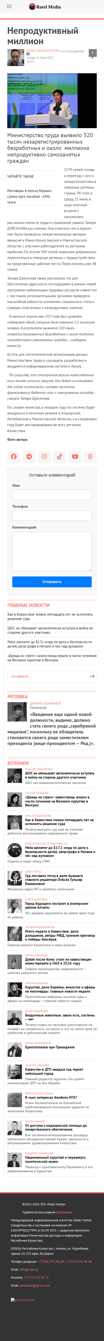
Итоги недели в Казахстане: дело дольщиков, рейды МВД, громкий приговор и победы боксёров (60, 935)
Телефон (20, 506)
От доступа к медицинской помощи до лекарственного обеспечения (56, 1127)
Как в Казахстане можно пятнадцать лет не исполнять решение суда (49, 616)
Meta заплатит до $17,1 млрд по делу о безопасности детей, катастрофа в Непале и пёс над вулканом (49, 644)
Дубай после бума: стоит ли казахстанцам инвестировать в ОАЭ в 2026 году (58, 961)
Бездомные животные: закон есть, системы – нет (60, 1017)
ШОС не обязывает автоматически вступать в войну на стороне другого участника (50, 630)
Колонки (18, 763)
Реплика (17, 696)
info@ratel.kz (29, 1269)
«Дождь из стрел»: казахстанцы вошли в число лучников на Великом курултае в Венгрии (52, 657)
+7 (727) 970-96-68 (79, 1262)
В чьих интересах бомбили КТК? (51, 1097)
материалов (64, 1212)
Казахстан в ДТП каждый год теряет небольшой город (54, 1071)
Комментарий (24, 527)
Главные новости (28, 605)
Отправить (52, 582)
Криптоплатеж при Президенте (50, 1047)
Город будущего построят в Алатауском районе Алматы (56, 905)
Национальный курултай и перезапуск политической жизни (55, 1159)
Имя (16, 485)
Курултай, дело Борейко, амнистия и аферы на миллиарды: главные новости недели (60, 989)
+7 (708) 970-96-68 (51, 1262)
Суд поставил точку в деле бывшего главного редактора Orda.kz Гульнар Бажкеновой (54, 879)
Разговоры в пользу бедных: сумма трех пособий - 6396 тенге (29, 196)
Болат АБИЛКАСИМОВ (42, 51)
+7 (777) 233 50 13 (36, 1277)
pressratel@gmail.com (35, 1285)
